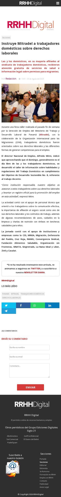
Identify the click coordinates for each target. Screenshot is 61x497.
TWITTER (36, 268)
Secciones (6, 37)
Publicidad (44, 484)
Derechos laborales (11, 297)
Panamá (5, 294)
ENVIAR (30, 387)
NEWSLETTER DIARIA (34, 272)
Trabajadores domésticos (32, 294)
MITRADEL (15, 294)
